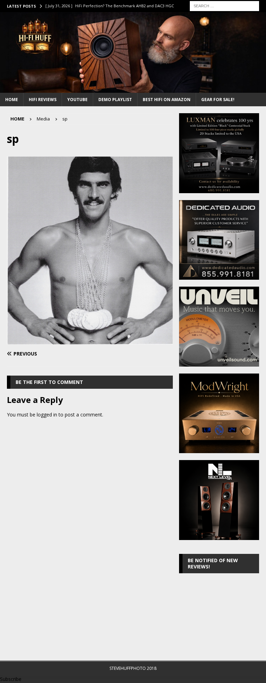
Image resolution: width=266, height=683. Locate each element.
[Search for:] (224, 5)
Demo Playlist (115, 99)
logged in (47, 414)
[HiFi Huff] (133, 89)
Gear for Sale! (217, 99)
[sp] (90, 340)
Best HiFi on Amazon (166, 99)
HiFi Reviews (42, 99)
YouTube (77, 99)
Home (11, 99)
